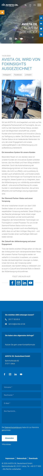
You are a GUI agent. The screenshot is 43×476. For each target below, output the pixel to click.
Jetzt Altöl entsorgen (2, 12)
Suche (25, 5)
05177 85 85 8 (14, 319)
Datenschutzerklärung (13, 427)
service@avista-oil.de (16, 324)
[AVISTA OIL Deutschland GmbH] (10, 5)
